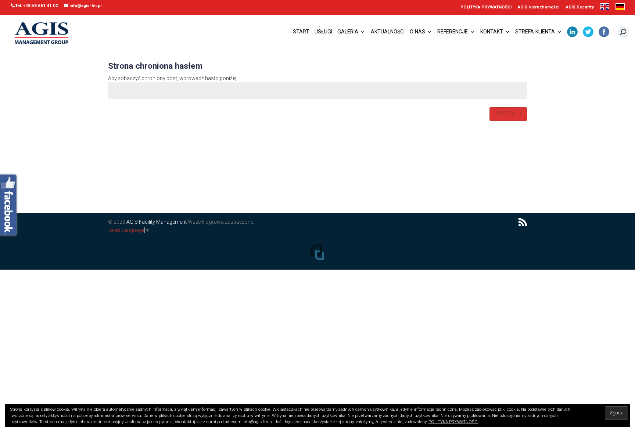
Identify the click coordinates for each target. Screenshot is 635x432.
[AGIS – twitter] (588, 34)
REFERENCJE (452, 32)
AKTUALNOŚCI (388, 32)
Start (301, 32)
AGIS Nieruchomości (538, 7)
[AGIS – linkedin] (572, 34)
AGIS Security (580, 7)
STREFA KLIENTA (535, 32)
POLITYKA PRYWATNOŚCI (486, 7)
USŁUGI (323, 32)
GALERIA (347, 32)
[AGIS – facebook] (604, 34)
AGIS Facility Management (156, 222)
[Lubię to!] (9, 206)
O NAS (417, 32)
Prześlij (508, 113)
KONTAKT (491, 32)
